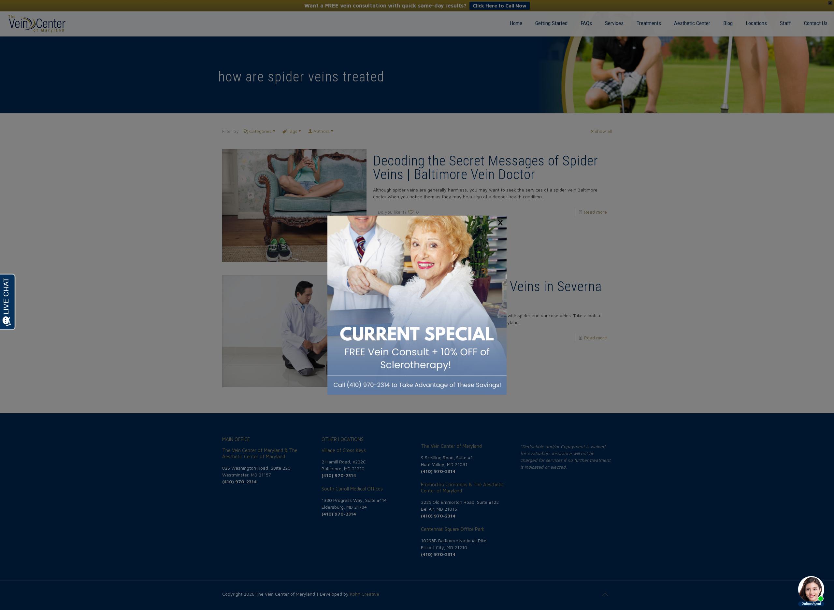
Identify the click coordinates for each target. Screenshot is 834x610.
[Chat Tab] (417, 305)
